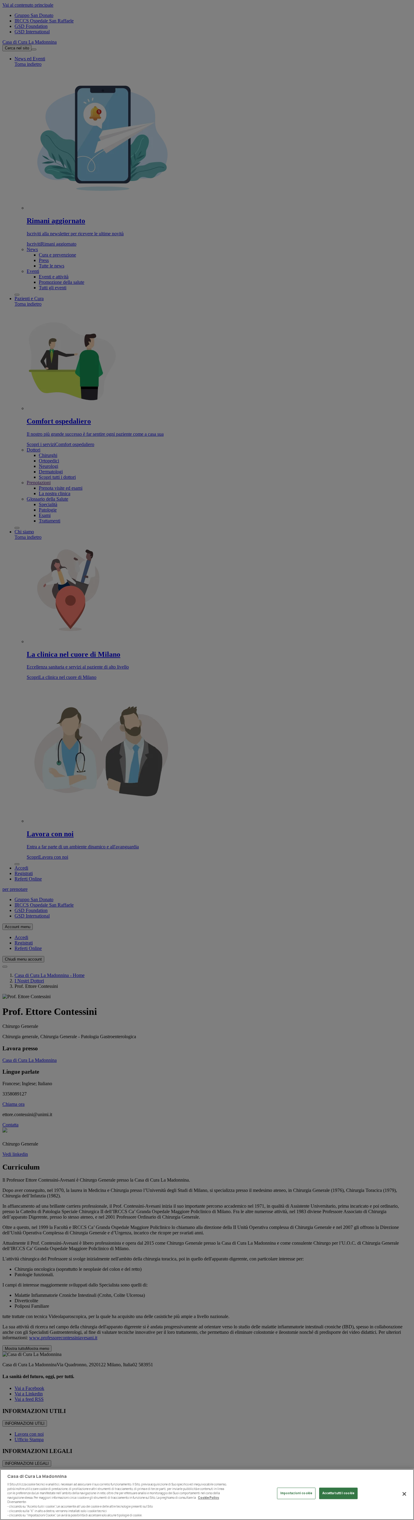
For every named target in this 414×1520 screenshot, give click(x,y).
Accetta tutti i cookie (338, 1493)
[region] (207, 1494)
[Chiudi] (404, 1494)
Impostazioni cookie (296, 1493)
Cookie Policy (208, 1497)
